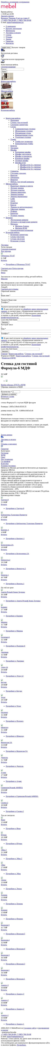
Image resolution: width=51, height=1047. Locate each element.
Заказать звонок (7, 16)
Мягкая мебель (12, 184)
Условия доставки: (8, 466)
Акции (8, 39)
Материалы (10, 31)
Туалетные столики (23, 137)
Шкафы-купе (20, 163)
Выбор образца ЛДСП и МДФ (13, 385)
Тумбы (13, 139)
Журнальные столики (24, 131)
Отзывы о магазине (9, 444)
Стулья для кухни (17, 239)
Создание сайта (29, 1028)
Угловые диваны (17, 216)
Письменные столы (23, 133)
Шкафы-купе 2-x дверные (30, 165)
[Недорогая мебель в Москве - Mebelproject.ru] (19, 10)
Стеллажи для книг (18, 173)
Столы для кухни (17, 237)
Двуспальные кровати (19, 220)
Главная (4, 354)
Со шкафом (5, 461)
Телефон (5, 302)
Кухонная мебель (12, 232)
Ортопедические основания (21, 230)
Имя (3, 329)
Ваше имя (5, 295)
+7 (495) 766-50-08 (8, 20)
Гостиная (4, 453)
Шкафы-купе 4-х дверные (30, 169)
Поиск (4, 69)
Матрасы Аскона (22, 226)
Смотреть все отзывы (9, 289)
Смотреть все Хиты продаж (12, 268)
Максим (4, 279)
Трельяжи (14, 148)
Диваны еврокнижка (18, 197)
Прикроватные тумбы (24, 144)
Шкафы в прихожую (23, 156)
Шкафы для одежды (23, 154)
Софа (12, 199)
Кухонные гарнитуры (19, 235)
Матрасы (14, 224)
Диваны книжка (17, 194)
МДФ (3, 455)
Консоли (13, 175)
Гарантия (4, 449)
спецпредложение (8, 67)
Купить (4, 260)
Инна (3, 273)
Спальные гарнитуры (19, 125)
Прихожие (14, 120)
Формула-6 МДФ (9, 358)
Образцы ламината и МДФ (12, 387)
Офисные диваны (17, 209)
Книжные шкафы (22, 158)
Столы (13, 127)
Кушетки (14, 203)
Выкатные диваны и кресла (21, 186)
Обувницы (14, 177)
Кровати (9, 218)
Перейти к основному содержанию (15, 2)
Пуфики (13, 211)
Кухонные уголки (17, 241)
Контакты (10, 43)
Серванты (14, 171)
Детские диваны (17, 188)
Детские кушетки (17, 190)
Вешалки (14, 180)
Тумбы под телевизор (24, 142)
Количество (6, 392)
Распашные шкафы (23, 152)
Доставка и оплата (13, 33)
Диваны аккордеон (18, 192)
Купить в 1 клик (7, 396)
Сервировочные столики (25, 129)
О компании (11, 26)
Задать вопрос (6, 435)
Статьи (8, 35)
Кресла (13, 205)
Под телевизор (7, 459)
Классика (5, 464)
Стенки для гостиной (19, 122)
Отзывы (9, 37)
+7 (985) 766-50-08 (23, 20)
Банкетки (14, 213)
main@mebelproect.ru (15, 22)
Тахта (12, 201)
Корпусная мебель (13, 118)
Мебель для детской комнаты (22, 182)
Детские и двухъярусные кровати (23, 222)
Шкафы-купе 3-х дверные (30, 167)
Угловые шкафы (21, 161)
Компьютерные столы (24, 135)
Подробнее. (21, 1045)
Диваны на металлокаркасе (21, 207)
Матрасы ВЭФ (21, 228)
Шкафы (13, 150)
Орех (3, 457)
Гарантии (9, 41)
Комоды (13, 146)
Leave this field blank (9, 320)
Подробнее (18, 264)
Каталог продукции (14, 28)
